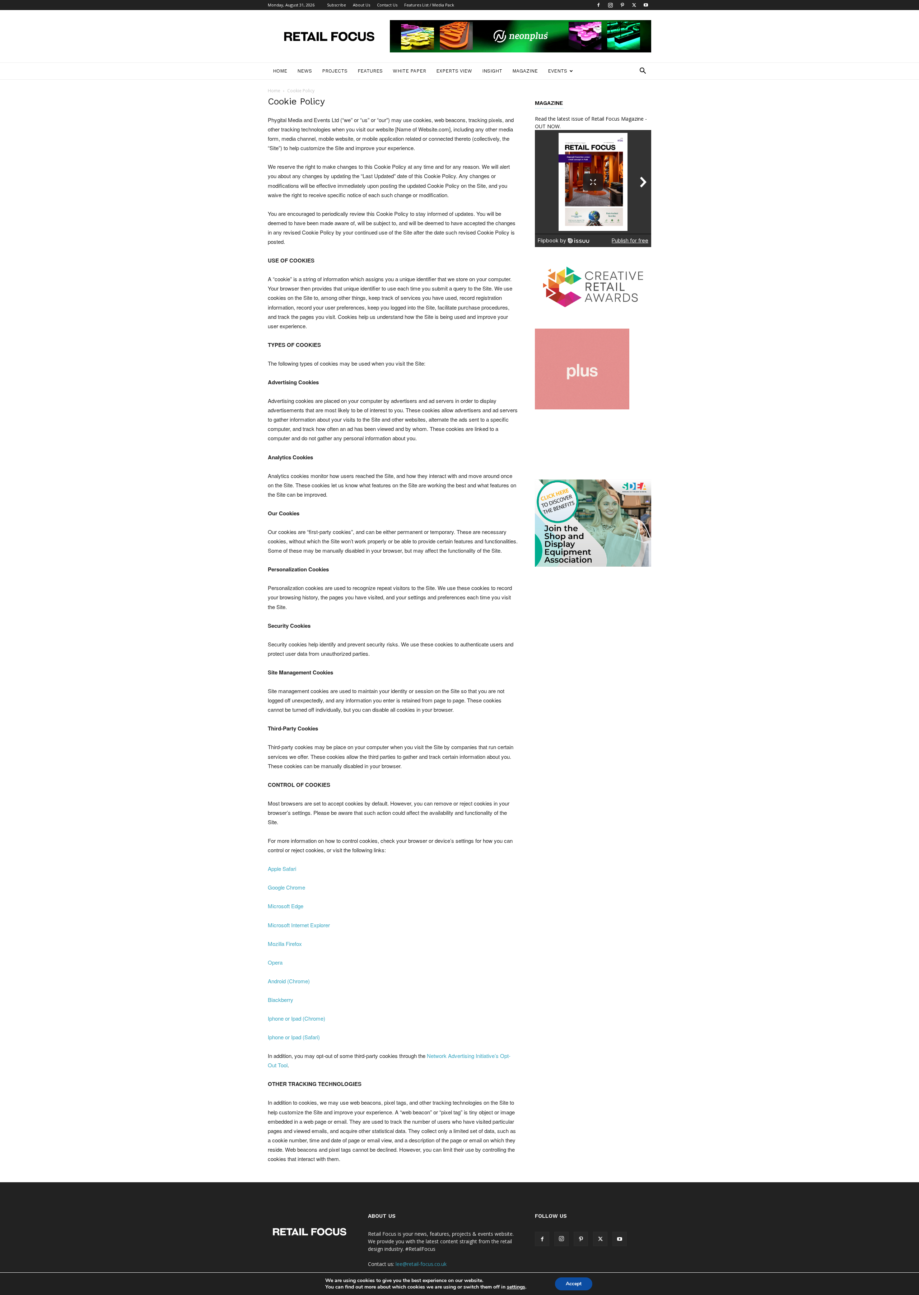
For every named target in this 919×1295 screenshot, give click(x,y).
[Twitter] (634, 5)
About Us (361, 5)
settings (516, 1287)
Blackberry (280, 999)
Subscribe (336, 5)
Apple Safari (282, 868)
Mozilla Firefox (285, 943)
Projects (334, 71)
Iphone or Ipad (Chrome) (296, 1018)
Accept (574, 1283)
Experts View (454, 71)
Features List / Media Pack (429, 5)
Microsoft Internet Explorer (299, 925)
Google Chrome (286, 887)
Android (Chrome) (289, 981)
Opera (275, 962)
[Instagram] (610, 5)
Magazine (525, 71)
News (304, 71)
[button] (642, 71)
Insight (492, 71)
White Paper (409, 71)
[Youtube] (645, 5)
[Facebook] (598, 5)
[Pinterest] (622, 5)
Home (280, 71)
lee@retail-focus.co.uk (421, 1264)
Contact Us (387, 5)
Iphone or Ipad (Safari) (294, 1037)
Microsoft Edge (285, 906)
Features (370, 71)
